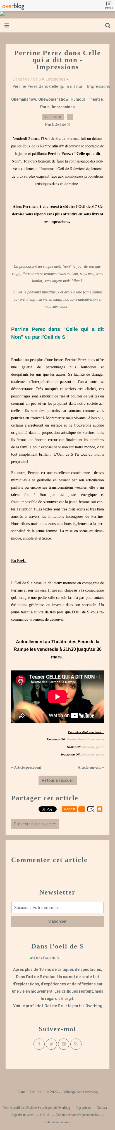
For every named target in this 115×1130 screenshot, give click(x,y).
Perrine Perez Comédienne (85, 739)
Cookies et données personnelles (77, 1115)
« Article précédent (26, 767)
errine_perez (95, 746)
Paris (45, 107)
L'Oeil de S (51, 1006)
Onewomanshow (53, 99)
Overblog (90, 1092)
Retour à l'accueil (57, 780)
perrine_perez (94, 754)
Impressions (63, 107)
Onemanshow (23, 99)
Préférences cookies (57, 1122)
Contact (102, 1108)
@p (84, 746)
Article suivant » (91, 767)
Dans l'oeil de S (27, 79)
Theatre (95, 99)
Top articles (83, 1108)
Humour (78, 99)
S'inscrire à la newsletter (35, 824)
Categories (55, 79)
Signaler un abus (22, 1115)
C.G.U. (45, 1115)
